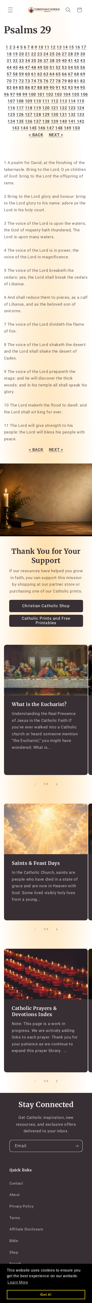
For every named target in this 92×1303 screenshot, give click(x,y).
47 (27, 67)
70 (9, 81)
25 (52, 54)
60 (27, 74)
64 (52, 74)
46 (21, 67)
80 (70, 81)
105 (75, 94)
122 (63, 108)
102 (49, 94)
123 (72, 108)
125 (11, 114)
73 (27, 81)
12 (52, 47)
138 (46, 121)
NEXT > (56, 135)
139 (55, 121)
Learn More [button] (18, 1282)
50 (45, 67)
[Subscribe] (76, 1146)
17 (83, 47)
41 (70, 60)
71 (15, 81)
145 (33, 128)
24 (45, 54)
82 (82, 81)
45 (15, 67)
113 (63, 101)
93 (70, 87)
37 (45, 60)
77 (52, 81)
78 (58, 81)
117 (20, 108)
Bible (13, 1241)
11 (46, 47)
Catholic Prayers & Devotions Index (34, 1011)
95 (82, 87)
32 (15, 60)
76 (45, 81)
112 (55, 101)
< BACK (36, 135)
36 (39, 60)
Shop (13, 1252)
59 (21, 74)
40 (64, 60)
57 (9, 74)
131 (63, 114)
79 (64, 81)
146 (42, 128)
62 (39, 74)
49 (39, 67)
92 (64, 87)
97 (12, 94)
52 (58, 67)
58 (15, 74)
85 (21, 87)
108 (20, 101)
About (14, 1195)
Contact (16, 1183)
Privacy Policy (21, 1206)
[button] (10, 10)
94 (76, 87)
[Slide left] (35, 784)
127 (29, 114)
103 (58, 94)
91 (58, 87)
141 (72, 121)
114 (72, 101)
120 (46, 108)
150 (76, 128)
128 (37, 114)
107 (11, 101)
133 (80, 114)
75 (39, 81)
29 (76, 54)
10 (40, 47)
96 (6, 94)
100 (32, 94)
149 (67, 128)
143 (16, 128)
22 (33, 54)
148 (59, 128)
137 (37, 121)
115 (80, 101)
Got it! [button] (46, 1294)
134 (11, 121)
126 (20, 114)
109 (29, 101)
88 (39, 87)
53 (64, 67)
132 (72, 114)
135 (20, 121)
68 (76, 74)
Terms (14, 1218)
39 (58, 60)
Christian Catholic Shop (46, 606)
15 (71, 47)
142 (80, 121)
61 (33, 74)
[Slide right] (57, 784)
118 (29, 108)
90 (52, 87)
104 (67, 94)
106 (84, 94)
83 (9, 87)
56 (82, 67)
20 (21, 54)
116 (11, 108)
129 (46, 114)
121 (55, 108)
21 (27, 54)
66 (64, 74)
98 (18, 94)
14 (65, 47)
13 (59, 47)
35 (33, 60)
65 (58, 74)
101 (41, 94)
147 (50, 128)
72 (21, 81)
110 (37, 101)
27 (64, 54)
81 (76, 81)
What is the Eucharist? (39, 704)
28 (70, 54)
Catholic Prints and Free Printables (46, 620)
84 (15, 87)
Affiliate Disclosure (26, 1229)
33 (21, 60)
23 (39, 54)
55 (76, 67)
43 (82, 60)
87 (33, 87)
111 (46, 101)
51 (52, 67)
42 (76, 60)
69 (82, 74)
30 (82, 54)
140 (63, 121)
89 (45, 87)
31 (9, 60)
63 (45, 74)
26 (58, 54)
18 (9, 54)
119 (37, 108)
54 (70, 67)
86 (27, 87)
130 (55, 114)
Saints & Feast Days (36, 863)
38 (52, 60)
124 (80, 108)
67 (70, 74)
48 (33, 67)
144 (24, 128)
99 (24, 94)
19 (15, 54)
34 (27, 60)
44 (9, 67)
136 (29, 121)
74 (33, 81)
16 (77, 47)
